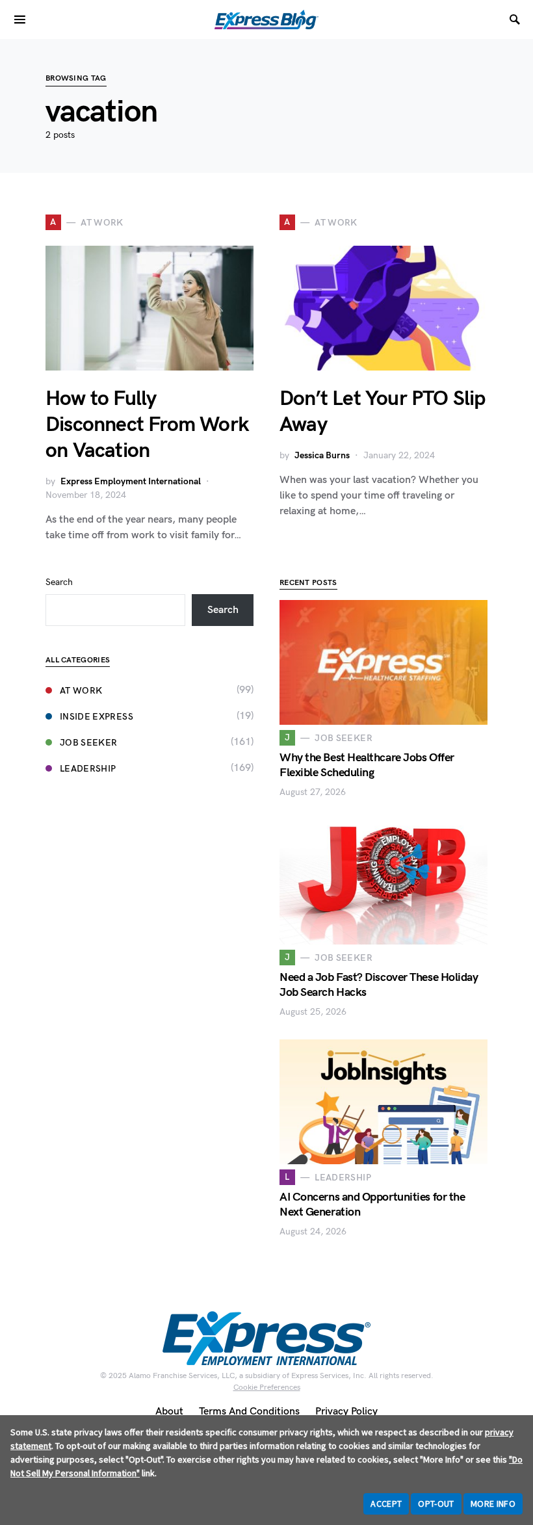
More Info (493, 1503)
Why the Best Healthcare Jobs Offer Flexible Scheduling (367, 765)
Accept (386, 1503)
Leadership (88, 768)
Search (59, 582)
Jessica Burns (322, 455)
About (169, 1411)
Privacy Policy (346, 1411)
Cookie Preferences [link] (266, 1387)
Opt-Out (436, 1503)
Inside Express (96, 716)
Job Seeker (89, 742)
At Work (81, 690)
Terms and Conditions (249, 1411)
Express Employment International (130, 481)
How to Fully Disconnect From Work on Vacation (147, 424)
